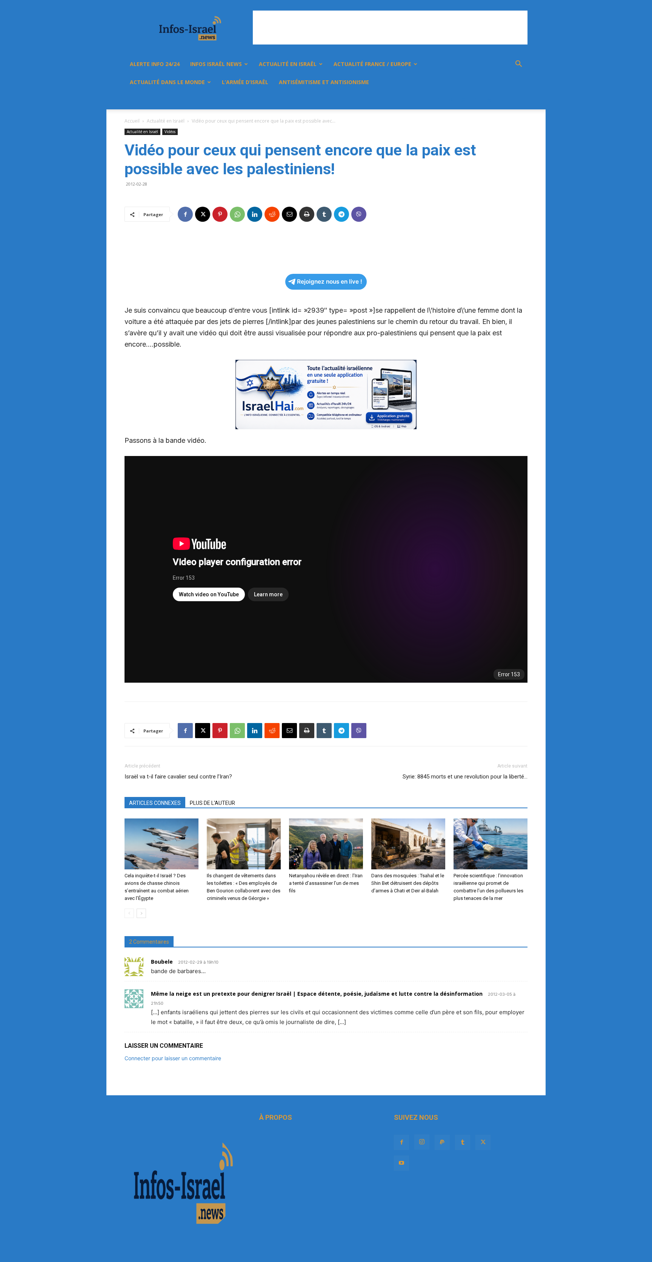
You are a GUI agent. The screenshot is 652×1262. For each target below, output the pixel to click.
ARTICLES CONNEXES (155, 803)
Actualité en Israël (288, 64)
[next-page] (141, 913)
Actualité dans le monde (167, 82)
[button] (518, 64)
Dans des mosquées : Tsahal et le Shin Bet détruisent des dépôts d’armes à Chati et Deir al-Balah (407, 883)
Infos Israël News (216, 64)
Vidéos (170, 131)
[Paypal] (463, 100)
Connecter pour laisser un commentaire (173, 1058)
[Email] (289, 214)
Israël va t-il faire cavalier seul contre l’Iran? (178, 776)
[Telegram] (341, 214)
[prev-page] (129, 913)
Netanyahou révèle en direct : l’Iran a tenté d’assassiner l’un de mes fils (326, 883)
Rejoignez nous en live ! (329, 281)
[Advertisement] (390, 28)
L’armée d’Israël (245, 82)
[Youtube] (501, 100)
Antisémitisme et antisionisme (324, 82)
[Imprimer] (306, 214)
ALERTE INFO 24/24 (155, 64)
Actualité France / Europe (372, 64)
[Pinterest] (220, 214)
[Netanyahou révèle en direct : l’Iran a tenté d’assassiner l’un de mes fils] (326, 843)
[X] (489, 100)
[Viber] (358, 214)
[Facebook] (437, 100)
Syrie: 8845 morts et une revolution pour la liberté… (465, 776)
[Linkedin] (254, 214)
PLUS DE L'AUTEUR (212, 803)
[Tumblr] (476, 100)
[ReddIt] (272, 214)
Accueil (132, 121)
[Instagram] (450, 100)
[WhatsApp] (237, 214)
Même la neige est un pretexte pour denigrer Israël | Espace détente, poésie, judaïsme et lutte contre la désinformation (317, 993)
